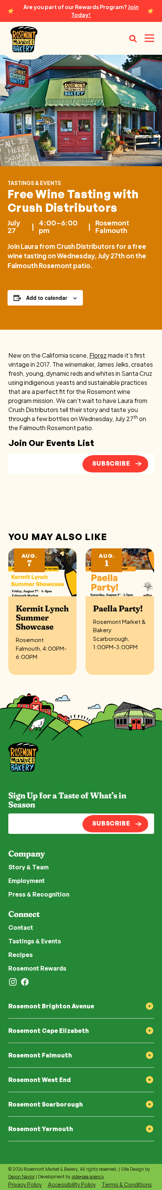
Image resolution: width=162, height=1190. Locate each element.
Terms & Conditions (127, 1184)
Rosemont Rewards (37, 968)
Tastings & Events (34, 182)
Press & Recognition (38, 894)
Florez (98, 355)
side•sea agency (88, 1176)
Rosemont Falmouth (112, 226)
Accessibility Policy (72, 1184)
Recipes (20, 954)
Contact (20, 927)
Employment (26, 880)
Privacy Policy (25, 1184)
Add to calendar (46, 297)
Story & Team (28, 867)
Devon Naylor (21, 1176)
